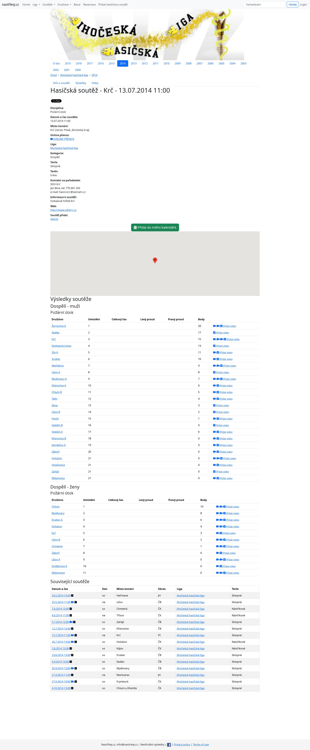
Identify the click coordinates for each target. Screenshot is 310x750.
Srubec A (57, 520)
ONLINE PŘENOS (63, 139)
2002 (56, 70)
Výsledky (80, 83)
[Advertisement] (155, 716)
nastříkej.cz (10, 4)
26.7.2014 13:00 (61, 642)
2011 (156, 63)
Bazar (77, 4)
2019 (68, 63)
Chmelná (57, 546)
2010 (167, 63)
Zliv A (55, 352)
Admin (54, 219)
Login (303, 4)
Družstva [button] (63, 4)
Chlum (56, 506)
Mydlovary (58, 513)
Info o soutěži (61, 83)
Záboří (56, 451)
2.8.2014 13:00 (60, 648)
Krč (54, 339)
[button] (155, 260)
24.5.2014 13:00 (61, 595)
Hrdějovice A (59, 566)
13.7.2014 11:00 (61, 635)
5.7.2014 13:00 (60, 622)
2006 (210, 63)
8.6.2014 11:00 (60, 615)
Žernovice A (59, 326)
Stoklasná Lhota (61, 346)
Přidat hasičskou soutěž (113, 4)
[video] (215, 326)
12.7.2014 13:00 (61, 628)
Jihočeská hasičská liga (64, 148)
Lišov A (56, 372)
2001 (67, 70)
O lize (56, 63)
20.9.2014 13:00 (61, 668)
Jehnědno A (59, 445)
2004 (232, 63)
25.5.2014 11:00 (61, 602)
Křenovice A (59, 385)
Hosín (55, 418)
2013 (134, 63)
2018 (79, 63)
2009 (178, 63)
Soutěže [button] (48, 4)
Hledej (293, 4)
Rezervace (89, 4)
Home (26, 4)
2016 (101, 63)
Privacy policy (182, 744)
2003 (243, 63)
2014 (123, 63)
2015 (112, 63)
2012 (145, 63)
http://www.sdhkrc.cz (63, 210)
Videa (95, 83)
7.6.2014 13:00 (60, 609)
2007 (199, 63)
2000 (78, 70)
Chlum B (57, 392)
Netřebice (58, 365)
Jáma (55, 405)
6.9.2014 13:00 (60, 661)
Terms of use (201, 744)
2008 (188, 63)
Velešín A (57, 432)
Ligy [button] (35, 4)
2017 (90, 63)
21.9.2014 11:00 (61, 675)
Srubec (56, 359)
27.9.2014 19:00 (61, 681)
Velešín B (57, 425)
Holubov (57, 458)
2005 (221, 63)
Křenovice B (59, 438)
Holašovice (58, 465)
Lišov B (56, 412)
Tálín (54, 399)
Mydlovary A (59, 379)
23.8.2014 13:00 (61, 655)
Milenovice (58, 478)
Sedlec (56, 332)
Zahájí (55, 471)
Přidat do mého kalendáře (156, 227)
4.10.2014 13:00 (61, 688)
